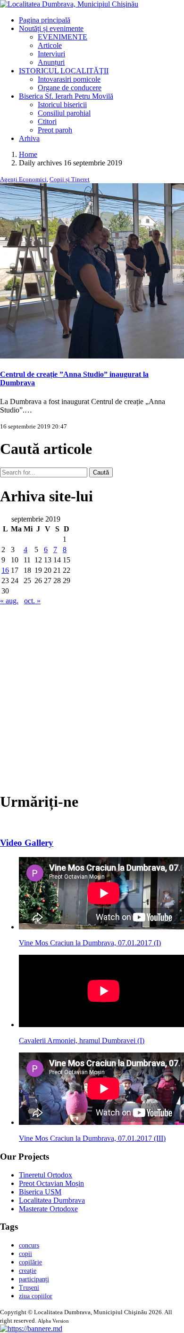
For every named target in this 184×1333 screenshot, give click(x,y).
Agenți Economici (23, 179)
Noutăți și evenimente (51, 28)
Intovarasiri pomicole (69, 79)
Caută (101, 472)
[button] (31, 1329)
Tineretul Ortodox (45, 1175)
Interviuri (51, 54)
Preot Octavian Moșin (51, 1183)
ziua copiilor (35, 1296)
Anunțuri (51, 62)
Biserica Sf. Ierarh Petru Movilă (66, 96)
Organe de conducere (69, 88)
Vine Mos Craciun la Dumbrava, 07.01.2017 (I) (90, 943)
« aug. (9, 601)
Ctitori (47, 121)
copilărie (30, 1262)
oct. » (32, 601)
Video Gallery (26, 843)
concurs (29, 1245)
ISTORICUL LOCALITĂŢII (64, 71)
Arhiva (29, 138)
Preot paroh (55, 130)
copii (25, 1253)
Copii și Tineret (70, 179)
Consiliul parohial (64, 113)
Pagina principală (44, 20)
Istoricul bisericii (62, 105)
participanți (34, 1279)
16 (5, 570)
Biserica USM (40, 1192)
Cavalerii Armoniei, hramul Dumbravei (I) (81, 1041)
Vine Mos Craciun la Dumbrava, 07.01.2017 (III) (92, 1138)
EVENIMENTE (62, 37)
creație (27, 1270)
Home (28, 154)
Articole (50, 45)
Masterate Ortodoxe (48, 1209)
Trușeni (29, 1287)
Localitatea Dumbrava (52, 1200)
